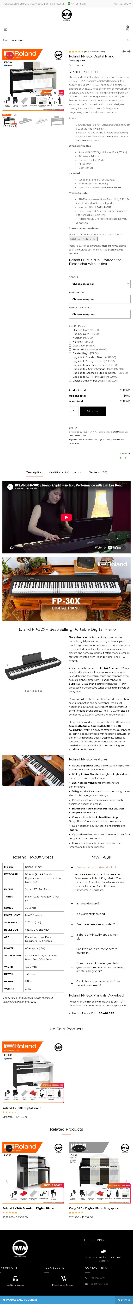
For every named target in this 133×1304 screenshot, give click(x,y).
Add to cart (93, 411)
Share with (125, 453)
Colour (73, 277)
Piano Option (76, 292)
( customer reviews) (94, 51)
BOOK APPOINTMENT (83, 239)
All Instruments (102, 432)
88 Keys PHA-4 (87, 432)
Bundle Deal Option (80, 307)
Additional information (65, 472)
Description (34, 472)
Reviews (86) (98, 472)
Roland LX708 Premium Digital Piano (28, 1208)
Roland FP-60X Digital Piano (21, 1108)
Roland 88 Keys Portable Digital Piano (92, 439)
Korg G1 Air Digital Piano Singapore (93, 1208)
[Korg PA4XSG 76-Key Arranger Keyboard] (124, 51)
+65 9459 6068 (98, 1278)
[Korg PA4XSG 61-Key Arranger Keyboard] (129, 51)
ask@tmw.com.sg (99, 1284)
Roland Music (80, 435)
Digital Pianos (117, 432)
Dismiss (125, 1299)
